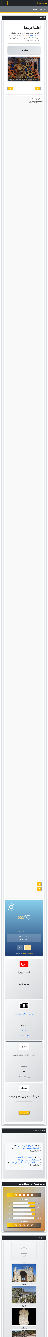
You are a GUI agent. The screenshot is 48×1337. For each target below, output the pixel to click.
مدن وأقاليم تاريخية (24, 1013)
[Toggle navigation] (4, 3)
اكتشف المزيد (24, 1113)
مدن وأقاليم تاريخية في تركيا (28, 1160)
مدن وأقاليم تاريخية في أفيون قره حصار (24, 1162)
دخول (34, 9)
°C (28, 948)
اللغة (41, 9)
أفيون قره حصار (34, 35)
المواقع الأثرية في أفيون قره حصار (26, 1148)
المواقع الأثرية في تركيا (24, 1145)
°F (20, 948)
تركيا (24, 1030)
